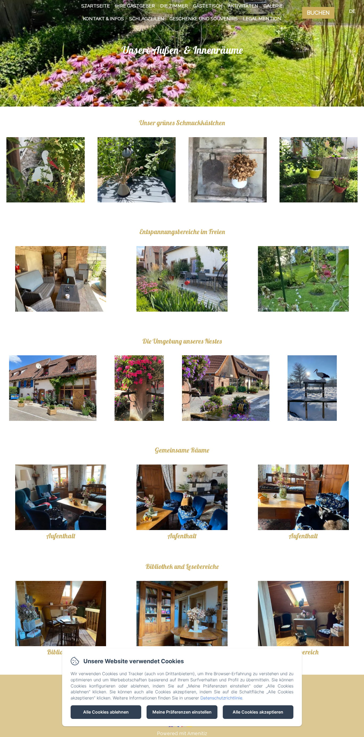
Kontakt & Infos (103, 18)
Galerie (273, 6)
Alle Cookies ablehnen (106, 712)
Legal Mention (262, 18)
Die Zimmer (174, 6)
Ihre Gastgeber (135, 6)
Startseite (95, 6)
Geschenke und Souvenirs (203, 18)
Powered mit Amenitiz (182, 733)
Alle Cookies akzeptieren (258, 712)
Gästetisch (208, 6)
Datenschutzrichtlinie (221, 698)
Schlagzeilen (146, 18)
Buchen (318, 13)
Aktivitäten (243, 6)
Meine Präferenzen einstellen (182, 712)
